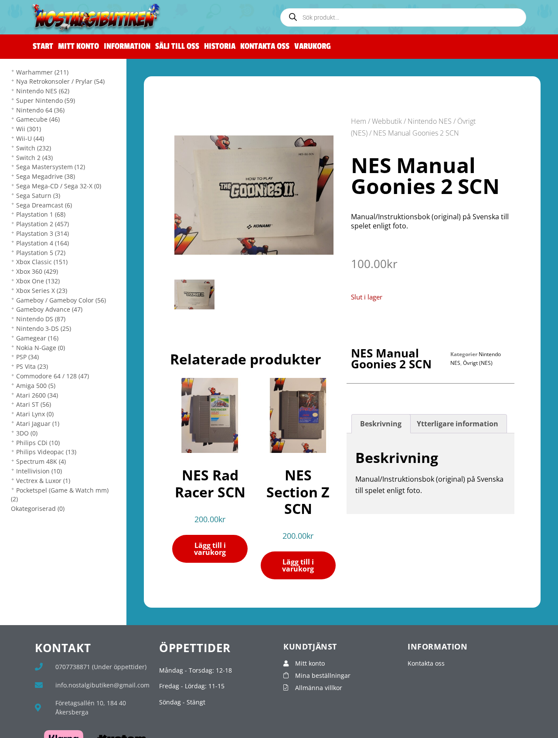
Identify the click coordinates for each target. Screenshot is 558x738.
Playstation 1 (40, 214)
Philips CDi (38, 443)
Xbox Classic (42, 262)
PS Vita (32, 366)
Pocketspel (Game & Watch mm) (60, 494)
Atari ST (33, 404)
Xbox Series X (41, 290)
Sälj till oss (177, 46)
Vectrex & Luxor (43, 480)
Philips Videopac (46, 452)
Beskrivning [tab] (380, 424)
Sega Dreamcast (44, 205)
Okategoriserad (38, 508)
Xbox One (38, 281)
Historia (219, 46)
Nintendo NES (42, 91)
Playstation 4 (42, 243)
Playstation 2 (42, 224)
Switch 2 (34, 157)
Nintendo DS (40, 319)
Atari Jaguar (37, 423)
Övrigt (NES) (478, 363)
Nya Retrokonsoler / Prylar (60, 81)
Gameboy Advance (49, 309)
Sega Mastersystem (50, 167)
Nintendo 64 (40, 110)
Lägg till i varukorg (210, 549)
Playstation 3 (42, 233)
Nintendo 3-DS (43, 328)
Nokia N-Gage (40, 347)
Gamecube (38, 119)
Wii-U (30, 138)
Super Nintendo (45, 100)
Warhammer (42, 72)
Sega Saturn (38, 195)
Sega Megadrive (45, 176)
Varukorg (312, 46)
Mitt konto (78, 46)
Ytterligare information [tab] (457, 424)
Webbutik (387, 121)
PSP (27, 357)
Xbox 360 (37, 271)
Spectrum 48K (41, 461)
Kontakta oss (264, 46)
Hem (358, 121)
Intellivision (39, 471)
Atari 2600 (37, 395)
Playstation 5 (40, 252)
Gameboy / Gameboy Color (61, 300)
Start (43, 46)
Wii (28, 129)
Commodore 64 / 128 (52, 376)
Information (127, 46)
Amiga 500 (35, 385)
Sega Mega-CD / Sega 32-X (58, 186)
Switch (33, 148)
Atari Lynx (35, 414)
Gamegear (37, 338)
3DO (26, 433)
